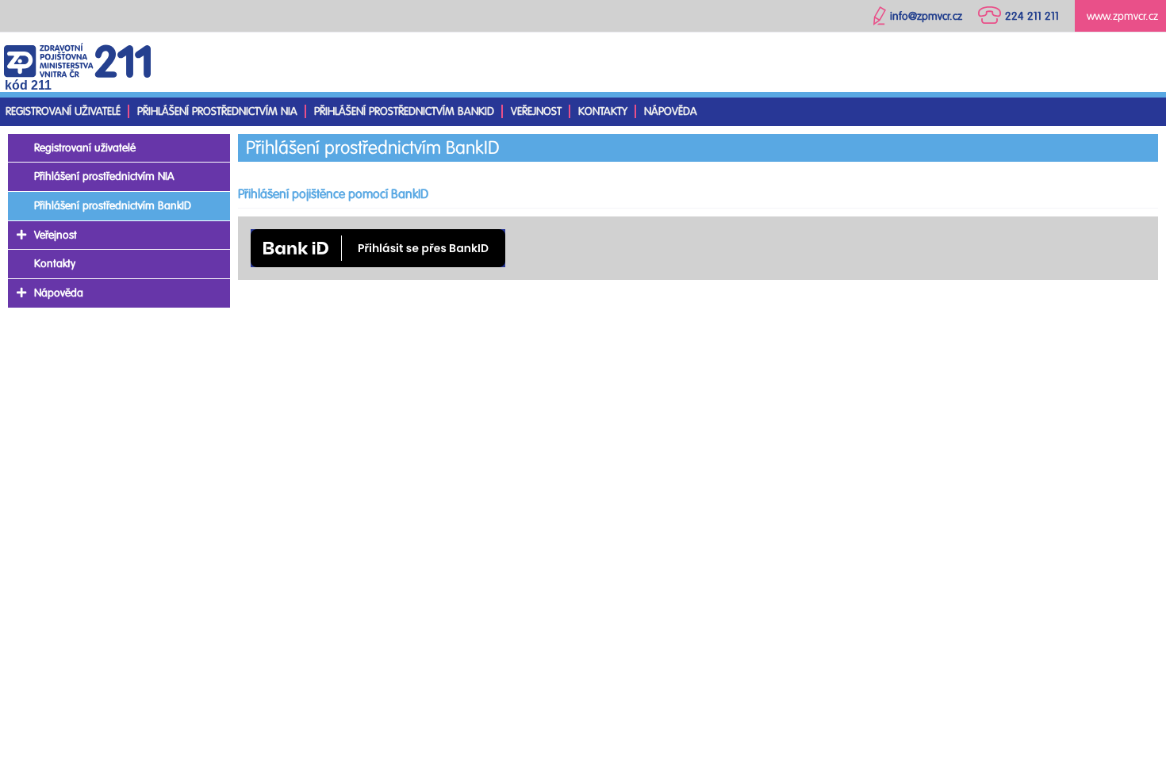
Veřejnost (536, 111)
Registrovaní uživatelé (63, 111)
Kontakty (602, 111)
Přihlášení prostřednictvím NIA (217, 111)
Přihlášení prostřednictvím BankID (404, 111)
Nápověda (670, 111)
